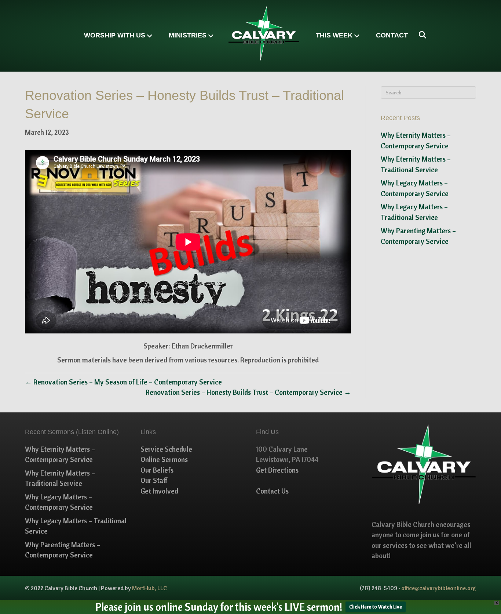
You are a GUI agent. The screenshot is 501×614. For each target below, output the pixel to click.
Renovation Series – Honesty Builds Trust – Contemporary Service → (248, 392)
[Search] (419, 34)
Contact (392, 35)
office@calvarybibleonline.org (438, 588)
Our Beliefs (156, 470)
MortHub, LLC (149, 588)
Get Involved (159, 491)
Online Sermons (164, 459)
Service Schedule (166, 449)
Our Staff (154, 480)
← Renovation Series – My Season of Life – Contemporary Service (123, 382)
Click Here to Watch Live (375, 607)
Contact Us (272, 491)
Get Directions (277, 470)
